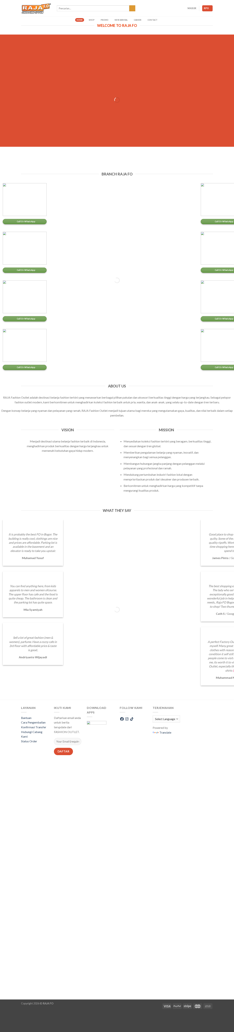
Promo (105, 20)
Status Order (29, 741)
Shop (92, 20)
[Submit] (132, 8)
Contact (152, 20)
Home (80, 20)
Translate (165, 732)
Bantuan (26, 717)
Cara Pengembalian (33, 722)
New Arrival (121, 20)
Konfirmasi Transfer (33, 727)
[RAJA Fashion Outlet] (36, 8)
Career (137, 20)
